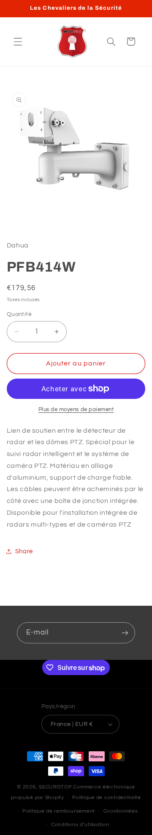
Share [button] (24, 551)
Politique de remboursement (58, 811)
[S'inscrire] (125, 632)
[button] (17, 41)
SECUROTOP (55, 787)
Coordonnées (120, 811)
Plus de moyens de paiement (76, 409)
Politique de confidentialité (106, 797)
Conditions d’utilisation (80, 824)
